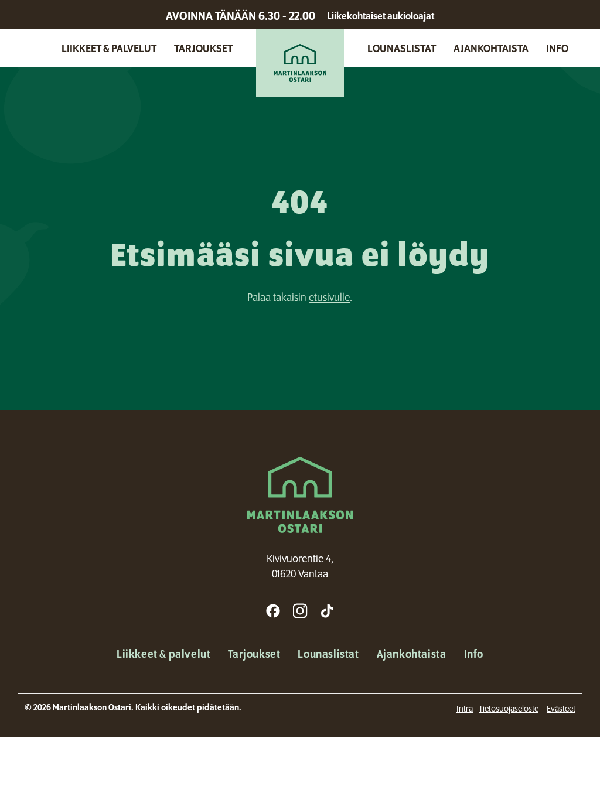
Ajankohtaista (491, 48)
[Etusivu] (300, 63)
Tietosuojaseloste (508, 708)
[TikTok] (327, 611)
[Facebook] (273, 611)
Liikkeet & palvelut (109, 48)
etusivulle (329, 296)
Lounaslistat (401, 48)
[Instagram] (300, 611)
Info (557, 48)
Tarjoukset (203, 48)
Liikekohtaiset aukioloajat (380, 16)
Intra (464, 708)
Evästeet (561, 708)
